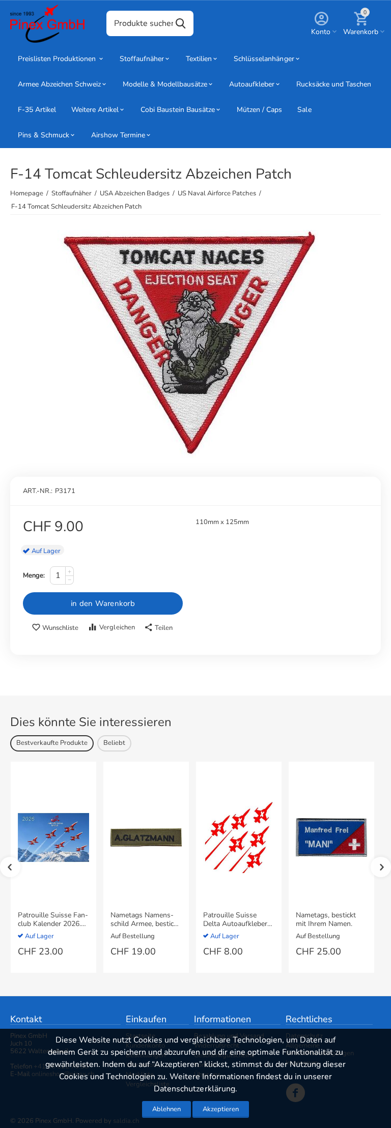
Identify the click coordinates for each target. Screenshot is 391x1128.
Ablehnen (166, 1109)
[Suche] (181, 23)
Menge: (34, 575)
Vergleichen (116, 627)
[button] (158, 627)
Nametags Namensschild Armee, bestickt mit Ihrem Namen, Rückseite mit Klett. (145, 920)
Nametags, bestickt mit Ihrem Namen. (326, 920)
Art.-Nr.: (37, 491)
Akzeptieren (221, 1109)
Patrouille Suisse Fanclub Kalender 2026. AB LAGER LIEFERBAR (53, 920)
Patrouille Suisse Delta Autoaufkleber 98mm (235, 920)
